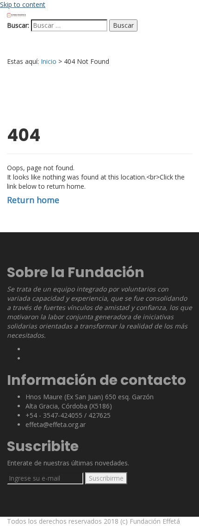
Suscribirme (106, 478)
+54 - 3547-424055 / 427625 (68, 415)
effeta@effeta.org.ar (55, 424)
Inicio (48, 61)
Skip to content (22, 4)
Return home (33, 199)
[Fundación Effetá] (16, 14)
